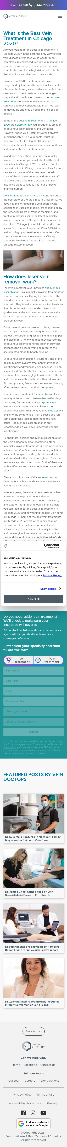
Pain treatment (51, 660)
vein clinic (48, 477)
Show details (48, 588)
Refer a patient (48, 1080)
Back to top (34, 1031)
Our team (14, 1080)
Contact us (47, 1064)
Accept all (34, 599)
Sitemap (52, 1103)
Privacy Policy (10, 747)
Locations (30, 1064)
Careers (30, 1080)
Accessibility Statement (25, 1103)
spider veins (49, 402)
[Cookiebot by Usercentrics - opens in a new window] (48, 546)
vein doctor (51, 410)
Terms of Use (45, 1094)
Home (16, 1064)
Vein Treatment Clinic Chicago (21, 195)
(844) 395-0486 (45, 5)
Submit (33, 731)
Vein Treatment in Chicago (27, 36)
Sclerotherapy (23, 124)
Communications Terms (44, 744)
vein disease (45, 394)
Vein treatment (22, 660)
